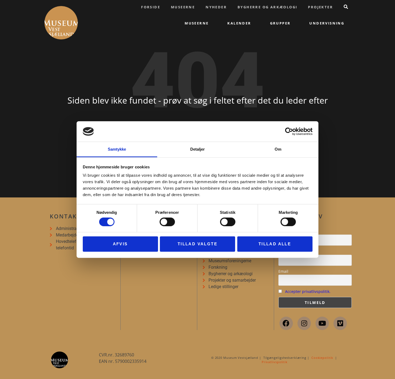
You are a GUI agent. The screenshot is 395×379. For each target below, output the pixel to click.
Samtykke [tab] (117, 149)
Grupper (280, 23)
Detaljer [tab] (197, 149)
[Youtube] (322, 323)
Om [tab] (278, 149)
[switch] (167, 221)
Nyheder (216, 7)
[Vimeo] (340, 323)
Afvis (120, 244)
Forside (150, 7)
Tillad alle (274, 244)
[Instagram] (304, 323)
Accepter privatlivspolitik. (308, 291)
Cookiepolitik (322, 358)
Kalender (239, 23)
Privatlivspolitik (275, 362)
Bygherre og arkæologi (267, 7)
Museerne (183, 7)
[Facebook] (286, 323)
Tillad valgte (197, 244)
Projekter (320, 7)
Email (283, 271)
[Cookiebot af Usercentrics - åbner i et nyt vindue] (289, 131)
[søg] (346, 7)
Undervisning (326, 23)
